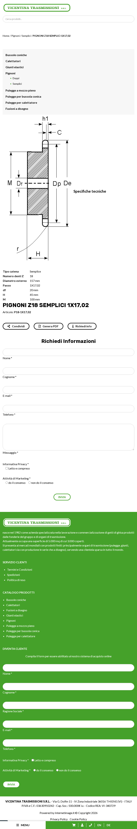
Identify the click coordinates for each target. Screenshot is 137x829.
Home (6, 35)
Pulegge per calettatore (21, 102)
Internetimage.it (65, 812)
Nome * (7, 358)
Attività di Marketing (16, 478)
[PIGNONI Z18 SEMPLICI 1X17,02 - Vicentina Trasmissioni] (37, 7)
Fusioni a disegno (17, 108)
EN (99, 825)
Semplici (26, 35)
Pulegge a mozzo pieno (21, 90)
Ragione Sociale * (13, 711)
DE (108, 825)
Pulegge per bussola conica (23, 96)
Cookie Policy (78, 819)
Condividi (18, 326)
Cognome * (9, 377)
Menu (24, 825)
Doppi (16, 78)
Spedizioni (13, 574)
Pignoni (15, 35)
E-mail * (7, 395)
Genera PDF (50, 326)
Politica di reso (16, 580)
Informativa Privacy (15, 464)
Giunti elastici (15, 67)
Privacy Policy (59, 819)
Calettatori (13, 61)
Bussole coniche (16, 55)
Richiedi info (83, 326)
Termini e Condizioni (19, 569)
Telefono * (9, 414)
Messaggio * (10, 452)
